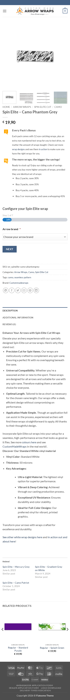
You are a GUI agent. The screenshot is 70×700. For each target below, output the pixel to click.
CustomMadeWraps (15, 446)
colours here (29, 442)
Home (6, 107)
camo (10, 277)
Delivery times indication (35, 690)
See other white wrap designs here (22, 537)
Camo (58, 107)
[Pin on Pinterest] (30, 290)
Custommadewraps (18, 282)
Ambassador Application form (34, 685)
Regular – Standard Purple (18, 649)
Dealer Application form (24, 688)
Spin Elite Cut (42, 107)
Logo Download (51, 688)
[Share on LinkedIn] (36, 290)
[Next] (62, 56)
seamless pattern (22, 277)
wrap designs (18, 149)
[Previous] (8, 56)
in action (43, 149)
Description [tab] (10, 310)
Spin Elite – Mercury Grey (16, 566)
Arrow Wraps (22, 107)
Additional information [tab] (18, 317)
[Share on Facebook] (12, 290)
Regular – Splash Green (52, 647)
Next (9, 249)
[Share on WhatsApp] (5, 290)
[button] (5, 11)
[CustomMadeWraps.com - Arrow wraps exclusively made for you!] (35, 11)
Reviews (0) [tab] (9, 324)
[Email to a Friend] (24, 290)
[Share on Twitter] (18, 290)
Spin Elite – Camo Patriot (16, 582)
